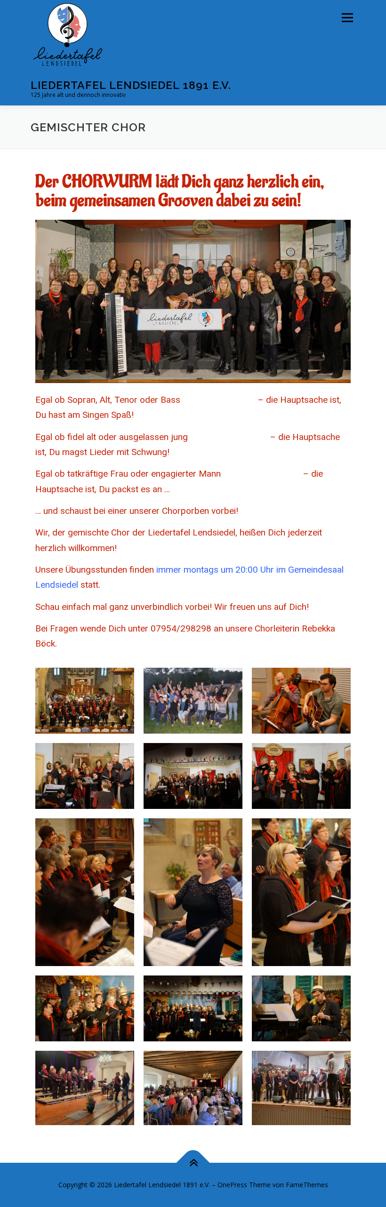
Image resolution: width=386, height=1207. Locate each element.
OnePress (232, 1184)
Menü (347, 17)
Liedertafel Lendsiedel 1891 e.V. (131, 85)
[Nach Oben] (193, 1162)
